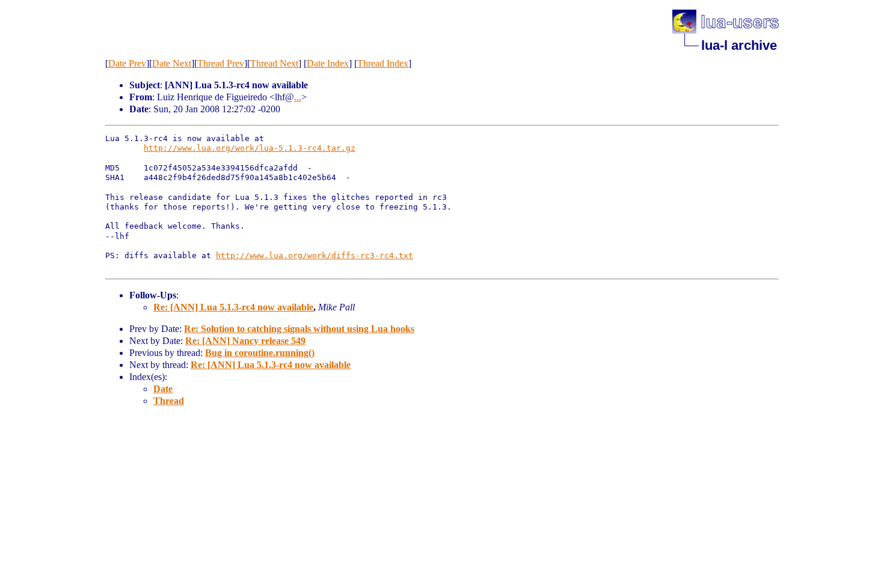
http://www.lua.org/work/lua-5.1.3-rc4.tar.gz (249, 148)
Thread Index (382, 63)
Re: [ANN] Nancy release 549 (245, 341)
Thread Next (274, 63)
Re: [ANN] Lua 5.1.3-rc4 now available (233, 307)
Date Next (171, 63)
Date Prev (127, 63)
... (297, 97)
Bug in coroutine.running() (260, 353)
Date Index (328, 63)
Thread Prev (220, 63)
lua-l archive (739, 45)
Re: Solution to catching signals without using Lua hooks (299, 329)
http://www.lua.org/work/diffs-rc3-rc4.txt (314, 255)
